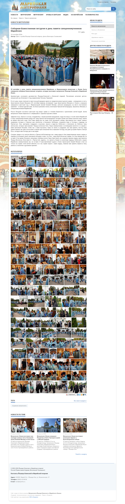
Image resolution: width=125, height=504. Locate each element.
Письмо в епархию (103, 2)
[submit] (113, 9)
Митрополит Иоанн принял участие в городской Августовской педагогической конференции (102, 91)
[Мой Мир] (84, 394)
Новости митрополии (30, 18)
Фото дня (94, 33)
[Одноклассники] (82, 394)
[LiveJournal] (85, 394)
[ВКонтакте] (78, 394)
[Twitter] (80, 394)
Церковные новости (97, 37)
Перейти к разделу (81, 454)
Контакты (113, 2)
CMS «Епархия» (33, 497)
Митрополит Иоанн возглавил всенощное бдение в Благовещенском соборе (73, 437)
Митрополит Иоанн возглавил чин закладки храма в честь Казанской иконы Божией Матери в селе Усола (22, 437)
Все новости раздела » (80, 401)
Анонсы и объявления (98, 30)
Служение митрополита (19, 405)
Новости (21, 18)
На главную (14, 18)
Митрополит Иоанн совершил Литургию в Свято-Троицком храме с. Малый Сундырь (48, 437)
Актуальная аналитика (98, 41)
